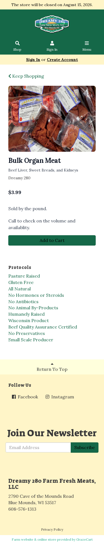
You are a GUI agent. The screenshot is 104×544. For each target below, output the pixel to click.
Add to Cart (52, 240)
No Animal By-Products (33, 307)
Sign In (52, 49)
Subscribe (84, 447)
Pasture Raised (24, 276)
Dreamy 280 (19, 177)
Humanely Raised (26, 314)
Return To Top (52, 369)
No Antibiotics (23, 301)
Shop (17, 49)
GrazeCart (84, 539)
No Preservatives (26, 333)
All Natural (19, 288)
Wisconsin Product (28, 320)
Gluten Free (21, 282)
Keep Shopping (27, 76)
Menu (86, 49)
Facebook (27, 397)
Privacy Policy (52, 529)
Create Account (62, 59)
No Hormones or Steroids (36, 295)
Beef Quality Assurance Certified (42, 327)
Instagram (62, 397)
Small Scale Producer (30, 339)
